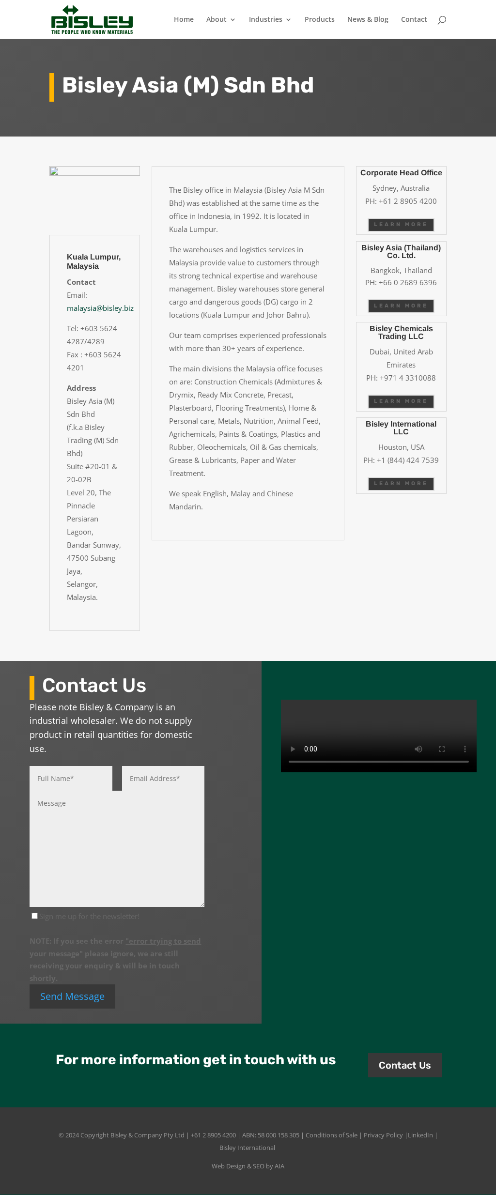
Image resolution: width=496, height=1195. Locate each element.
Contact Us (405, 1065)
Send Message (72, 996)
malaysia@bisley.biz (100, 308)
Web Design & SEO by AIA (248, 1166)
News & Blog (367, 20)
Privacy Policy (383, 1135)
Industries (265, 20)
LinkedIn (420, 1135)
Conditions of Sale (331, 1135)
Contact (414, 20)
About (216, 20)
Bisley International (247, 1147)
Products (320, 20)
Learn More (401, 224)
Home (184, 20)
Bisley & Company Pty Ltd (147, 1135)
